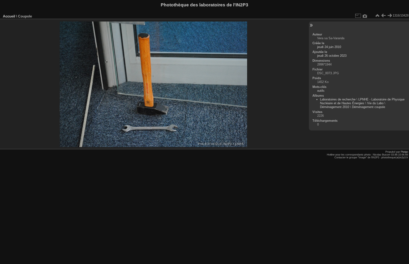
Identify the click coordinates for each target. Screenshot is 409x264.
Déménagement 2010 (334, 107)
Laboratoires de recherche (338, 99)
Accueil (9, 16)
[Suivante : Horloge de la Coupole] (390, 16)
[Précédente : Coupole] (383, 16)
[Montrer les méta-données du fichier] (365, 16)
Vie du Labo (375, 103)
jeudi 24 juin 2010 (329, 47)
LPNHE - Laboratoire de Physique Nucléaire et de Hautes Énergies (362, 101)
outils (321, 90)
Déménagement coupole (368, 107)
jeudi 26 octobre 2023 (332, 55)
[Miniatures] (377, 16)
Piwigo (404, 151)
